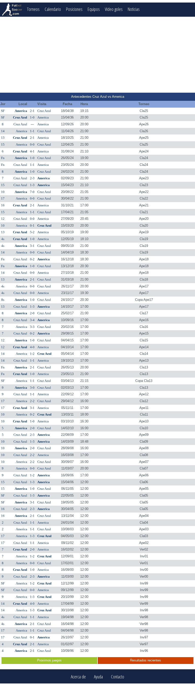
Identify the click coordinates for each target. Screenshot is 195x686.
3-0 (32, 387)
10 (3, 192)
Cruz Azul (44, 111)
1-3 (32, 185)
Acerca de (78, 676)
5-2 (32, 232)
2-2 (32, 401)
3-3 (32, 327)
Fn (3, 158)
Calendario (53, 9)
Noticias (134, 9)
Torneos (33, 9)
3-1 (32, 246)
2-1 (32, 111)
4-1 (32, 151)
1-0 (32, 117)
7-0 (32, 192)
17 (3, 198)
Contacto (117, 676)
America (21, 111)
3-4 (32, 320)
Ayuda (98, 676)
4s (2, 239)
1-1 (32, 131)
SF (3, 111)
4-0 (32, 347)
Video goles (114, 9)
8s (2, 300)
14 (3, 131)
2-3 (32, 178)
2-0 (32, 313)
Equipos (94, 9)
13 (3, 138)
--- (32, 124)
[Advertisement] (97, 54)
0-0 (32, 144)
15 (3, 144)
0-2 (32, 259)
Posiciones (74, 9)
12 (3, 219)
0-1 (32, 225)
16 (3, 205)
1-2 (32, 354)
